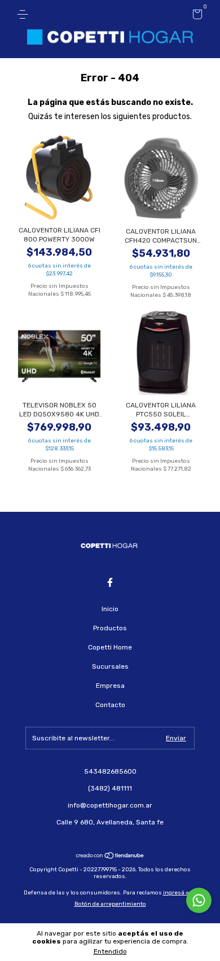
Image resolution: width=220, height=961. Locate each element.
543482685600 (110, 771)
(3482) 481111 (110, 788)
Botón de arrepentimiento (110, 904)
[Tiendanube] (110, 857)
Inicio (110, 609)
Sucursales (110, 666)
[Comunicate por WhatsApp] (199, 900)
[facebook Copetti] (110, 582)
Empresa (110, 686)
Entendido (110, 951)
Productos (110, 628)
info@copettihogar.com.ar (110, 805)
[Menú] (24, 14)
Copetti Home (110, 647)
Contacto (110, 705)
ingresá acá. (180, 892)
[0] (195, 16)
